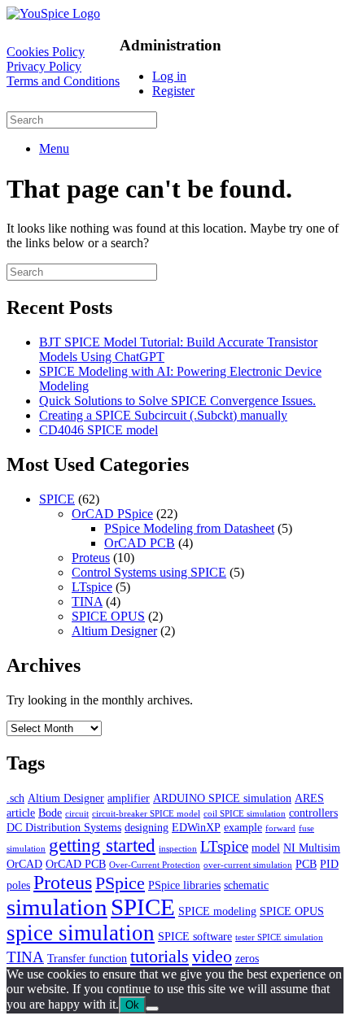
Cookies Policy (46, 52)
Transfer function (87, 958)
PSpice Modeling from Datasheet (189, 528)
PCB (306, 863)
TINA (87, 601)
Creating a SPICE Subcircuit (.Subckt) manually (163, 415)
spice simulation (81, 933)
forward (280, 828)
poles (18, 884)
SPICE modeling (217, 911)
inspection (178, 848)
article (21, 812)
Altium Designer (114, 631)
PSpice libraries (184, 884)
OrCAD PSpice (112, 514)
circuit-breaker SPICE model (146, 813)
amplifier (128, 797)
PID (329, 863)
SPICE (57, 499)
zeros (247, 958)
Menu (54, 148)
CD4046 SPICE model (98, 430)
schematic (246, 884)
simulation (57, 907)
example (243, 827)
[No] (152, 1008)
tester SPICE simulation (279, 937)
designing (146, 827)
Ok (132, 1005)
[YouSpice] (53, 13)
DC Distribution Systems (64, 827)
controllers (313, 812)
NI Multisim (311, 847)
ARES (309, 797)
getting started (102, 845)
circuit (77, 813)
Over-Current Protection (154, 865)
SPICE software (195, 936)
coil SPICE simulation (244, 813)
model (266, 847)
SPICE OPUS (108, 616)
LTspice (92, 587)
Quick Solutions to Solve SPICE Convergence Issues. (177, 401)
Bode (50, 812)
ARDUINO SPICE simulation (222, 797)
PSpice (120, 883)
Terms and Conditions (63, 81)
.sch (15, 797)
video (212, 956)
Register (173, 91)
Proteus (91, 557)
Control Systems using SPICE (149, 572)
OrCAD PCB (139, 543)
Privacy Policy (44, 66)
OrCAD (24, 863)
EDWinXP (196, 827)
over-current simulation (247, 865)
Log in (169, 76)
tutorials (159, 956)
